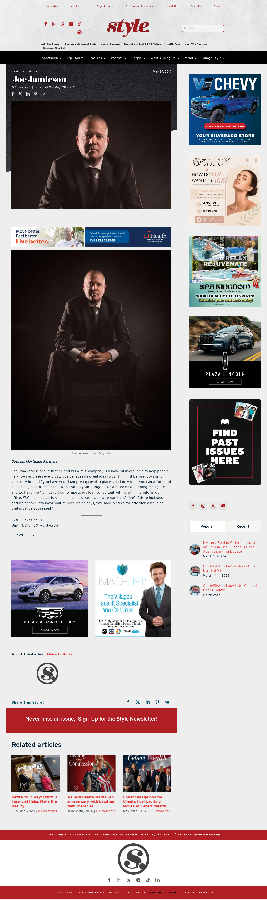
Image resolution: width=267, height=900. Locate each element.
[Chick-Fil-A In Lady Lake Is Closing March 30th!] (194, 568)
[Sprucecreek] (225, 157)
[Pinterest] (35, 94)
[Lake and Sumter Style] (225, 76)
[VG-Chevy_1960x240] (91, 229)
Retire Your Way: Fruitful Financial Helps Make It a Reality (29, 801)
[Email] (43, 94)
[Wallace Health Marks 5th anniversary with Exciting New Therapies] (86, 773)
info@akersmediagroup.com (198, 834)
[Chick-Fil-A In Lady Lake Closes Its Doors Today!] (194, 587)
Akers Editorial (24, 71)
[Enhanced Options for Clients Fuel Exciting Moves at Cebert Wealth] (142, 773)
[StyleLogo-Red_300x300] (128, 9)
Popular (207, 526)
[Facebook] (13, 94)
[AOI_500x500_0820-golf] (225, 238)
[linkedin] (157, 880)
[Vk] (167, 702)
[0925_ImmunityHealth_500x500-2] (225, 319)
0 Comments (42, 811)
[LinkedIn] (28, 94)
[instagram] (54, 24)
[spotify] (79, 32)
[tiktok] (79, 24)
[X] (20, 94)
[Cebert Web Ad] (49, 562)
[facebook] (46, 24)
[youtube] (71, 24)
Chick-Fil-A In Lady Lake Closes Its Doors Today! (232, 588)
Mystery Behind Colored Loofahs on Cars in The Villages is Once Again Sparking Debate (230, 546)
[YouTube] (223, 506)
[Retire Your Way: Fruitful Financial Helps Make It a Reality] (30, 773)
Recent (242, 526)
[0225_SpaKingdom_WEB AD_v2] (133, 562)
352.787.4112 (165, 834)
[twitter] (62, 24)
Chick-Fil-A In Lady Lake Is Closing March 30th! (232, 568)
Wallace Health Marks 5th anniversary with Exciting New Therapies (85, 801)
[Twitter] (213, 506)
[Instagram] (203, 506)
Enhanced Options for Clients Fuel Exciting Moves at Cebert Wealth (139, 801)
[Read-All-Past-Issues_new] (225, 401)
